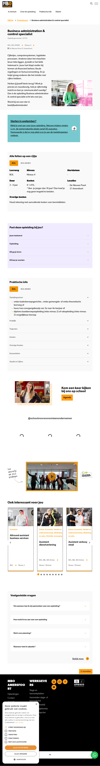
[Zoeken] (91, 3)
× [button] (36, 704)
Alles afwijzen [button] (20, 754)
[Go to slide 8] (59, 574)
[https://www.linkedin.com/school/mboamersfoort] (53, 681)
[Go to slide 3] (44, 574)
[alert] (20, 733)
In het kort (12, 12)
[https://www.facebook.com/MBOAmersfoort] (65, 681)
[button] (21, 759)
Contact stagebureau (39, 709)
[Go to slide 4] (47, 574)
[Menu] (96, 3)
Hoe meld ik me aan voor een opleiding (30, 620)
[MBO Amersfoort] (7, 4)
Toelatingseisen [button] (16, 297)
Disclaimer (12, 729)
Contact (11, 698)
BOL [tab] (14, 163)
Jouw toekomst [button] (16, 236)
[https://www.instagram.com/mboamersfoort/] (59, 681)
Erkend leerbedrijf (37, 705)
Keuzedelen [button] (15, 353)
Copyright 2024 (15, 737)
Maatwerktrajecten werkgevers (38, 714)
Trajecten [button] (13, 329)
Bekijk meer (78, 659)
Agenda (67, 397)
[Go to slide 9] (61, 574)
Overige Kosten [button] (16, 345)
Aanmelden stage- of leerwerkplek (39, 699)
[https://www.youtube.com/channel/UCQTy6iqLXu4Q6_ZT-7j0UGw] (53, 687)
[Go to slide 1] (38, 574)
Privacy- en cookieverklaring (20, 733)
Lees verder (19, 722)
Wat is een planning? (22, 633)
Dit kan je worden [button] (17, 260)
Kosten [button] (12, 337)
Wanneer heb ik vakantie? (24, 647)
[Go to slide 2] (41, 574)
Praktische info (45, 12)
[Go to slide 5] (50, 574)
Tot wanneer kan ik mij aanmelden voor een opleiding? (36, 606)
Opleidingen (13, 694)
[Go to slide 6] (53, 574)
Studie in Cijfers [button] (16, 362)
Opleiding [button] (14, 244)
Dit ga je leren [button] (15, 252)
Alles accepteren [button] (20, 748)
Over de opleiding (27, 12)
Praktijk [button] (13, 321)
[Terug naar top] (50, 755)
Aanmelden (87, 671)
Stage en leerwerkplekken (37, 692)
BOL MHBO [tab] (26, 163)
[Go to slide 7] (56, 574)
